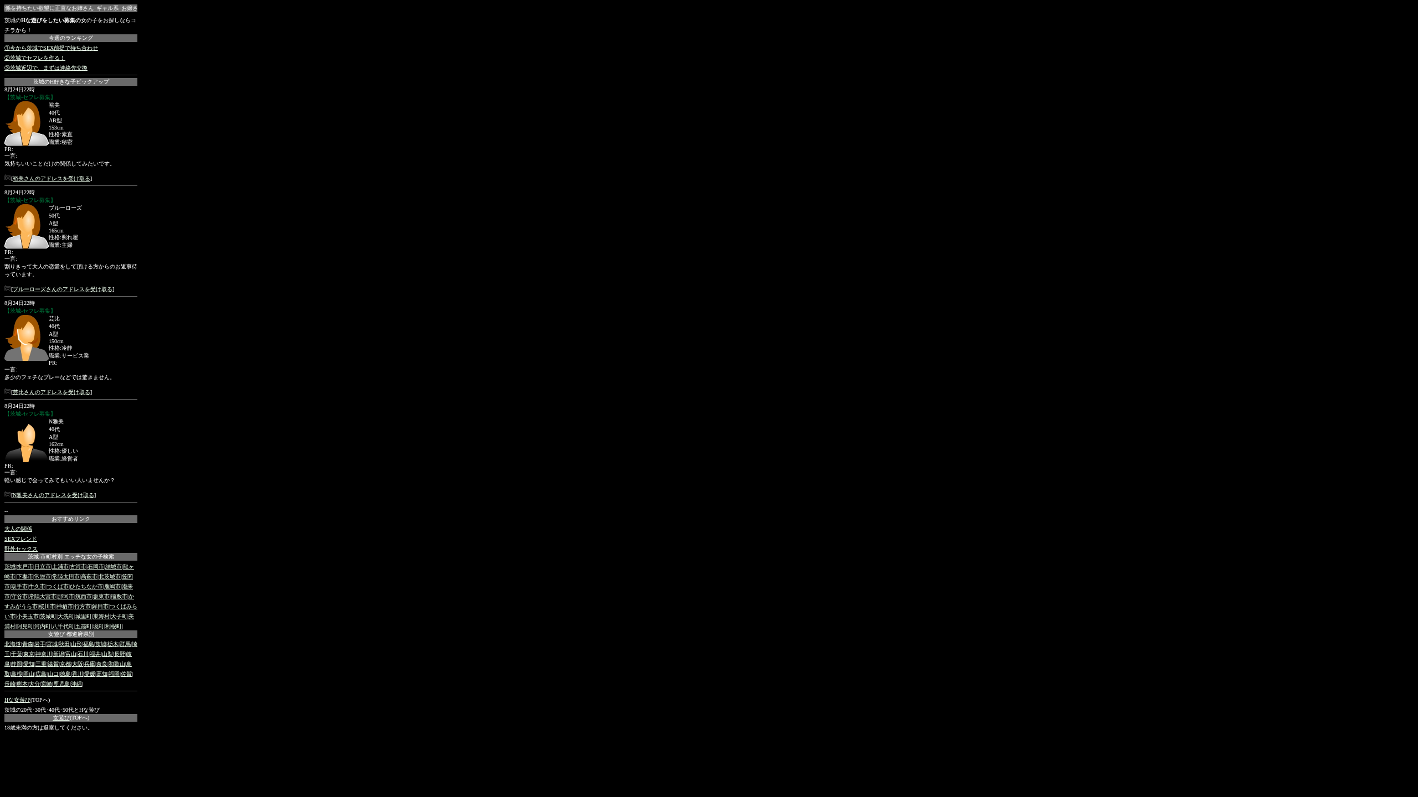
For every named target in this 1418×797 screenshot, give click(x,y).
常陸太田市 (66, 576)
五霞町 (83, 626)
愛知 (28, 664)
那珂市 (66, 596)
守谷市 (19, 596)
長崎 (10, 684)
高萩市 (89, 576)
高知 (101, 674)
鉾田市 (100, 606)
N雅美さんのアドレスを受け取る (53, 495)
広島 (41, 674)
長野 (119, 654)
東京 (28, 654)
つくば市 (58, 586)
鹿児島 (61, 684)
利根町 (113, 626)
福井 (95, 654)
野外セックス (21, 549)
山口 (53, 674)
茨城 (10, 566)
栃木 (113, 644)
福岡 (114, 674)
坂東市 (101, 596)
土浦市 (60, 566)
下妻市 (25, 576)
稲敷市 (119, 596)
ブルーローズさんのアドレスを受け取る (62, 289)
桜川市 (47, 606)
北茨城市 (110, 576)
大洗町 (66, 616)
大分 (34, 684)
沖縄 (76, 684)
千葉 (16, 654)
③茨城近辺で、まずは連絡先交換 (46, 68)
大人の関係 (18, 529)
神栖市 (64, 606)
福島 (88, 644)
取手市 (19, 586)
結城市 (113, 566)
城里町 (83, 616)
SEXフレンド (20, 539)
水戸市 (25, 566)
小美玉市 (28, 616)
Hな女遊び (17, 700)
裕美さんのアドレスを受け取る (51, 178)
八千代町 (63, 626)
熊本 (22, 684)
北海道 (12, 644)
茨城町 (48, 616)
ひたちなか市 (86, 586)
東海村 (101, 616)
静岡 (16, 664)
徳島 (65, 674)
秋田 (64, 644)
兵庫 (89, 664)
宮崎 (46, 684)
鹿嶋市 (112, 586)
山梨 (107, 654)
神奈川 (43, 654)
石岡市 (96, 566)
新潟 (58, 654)
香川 (77, 674)
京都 (65, 664)
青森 (27, 644)
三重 (41, 664)
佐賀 (126, 674)
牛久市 (37, 586)
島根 (16, 674)
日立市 (42, 566)
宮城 (52, 644)
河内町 (42, 626)
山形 (76, 644)
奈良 (101, 664)
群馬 (125, 644)
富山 (70, 654)
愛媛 (89, 674)
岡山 (28, 674)
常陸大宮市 (42, 596)
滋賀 (53, 664)
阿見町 (25, 626)
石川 (83, 654)
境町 (98, 626)
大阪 (77, 664)
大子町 (119, 616)
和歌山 (117, 664)
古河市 (78, 566)
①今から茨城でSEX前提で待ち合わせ (51, 48)
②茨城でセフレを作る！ (34, 58)
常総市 (42, 576)
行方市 (82, 606)
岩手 (39, 644)
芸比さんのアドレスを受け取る (51, 392)
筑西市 (83, 596)
